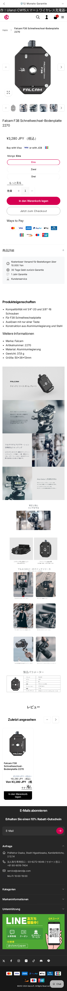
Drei (33, 176)
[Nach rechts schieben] (62, 3)
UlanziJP (30, 986)
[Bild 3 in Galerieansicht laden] (33, 108)
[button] (37, 17)
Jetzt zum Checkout (33, 211)
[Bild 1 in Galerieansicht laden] (13, 108)
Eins (33, 162)
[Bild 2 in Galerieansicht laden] (23, 108)
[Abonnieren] (60, 831)
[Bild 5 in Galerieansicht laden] (54, 108)
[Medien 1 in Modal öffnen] (33, 67)
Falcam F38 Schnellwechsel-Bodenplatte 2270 (14, 766)
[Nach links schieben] (4, 3)
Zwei (33, 169)
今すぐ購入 (26, 787)
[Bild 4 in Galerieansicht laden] (43, 108)
